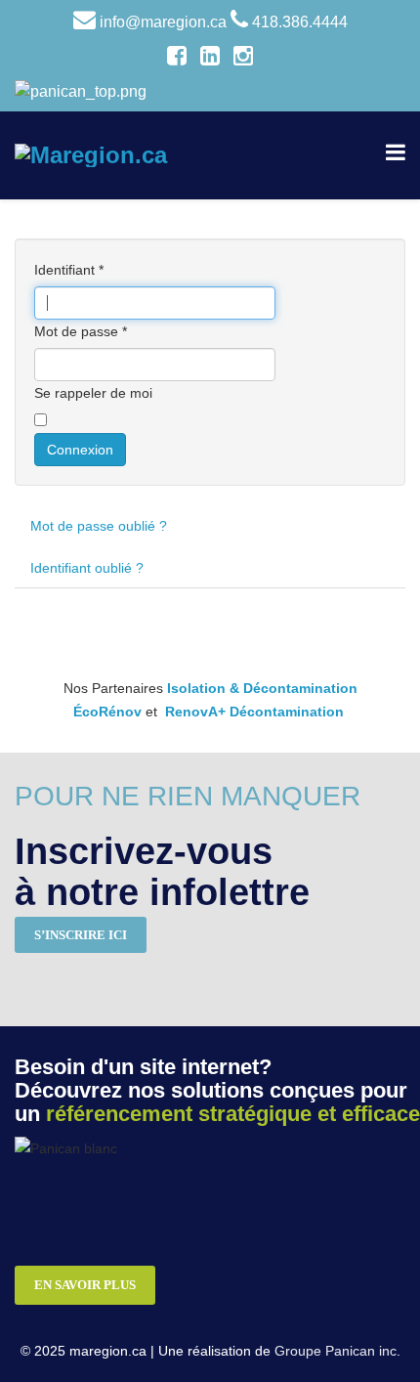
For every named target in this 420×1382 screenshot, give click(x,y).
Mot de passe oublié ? (98, 526)
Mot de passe (80, 331)
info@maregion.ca (163, 22)
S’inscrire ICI (80, 935)
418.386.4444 (300, 22)
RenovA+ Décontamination (254, 711)
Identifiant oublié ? (87, 568)
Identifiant (69, 270)
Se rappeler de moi (93, 393)
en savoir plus (85, 1284)
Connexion (80, 449)
